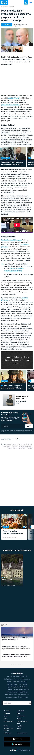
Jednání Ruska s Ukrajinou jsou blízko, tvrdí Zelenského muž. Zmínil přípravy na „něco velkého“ (16, 647)
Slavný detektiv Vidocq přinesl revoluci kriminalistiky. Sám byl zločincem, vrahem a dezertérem (11, 387)
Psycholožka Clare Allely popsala (11, 240)
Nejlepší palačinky (11, 697)
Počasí (14, 681)
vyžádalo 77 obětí (13, 98)
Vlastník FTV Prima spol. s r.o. (8, 729)
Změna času (26, 679)
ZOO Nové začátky (12, 684)
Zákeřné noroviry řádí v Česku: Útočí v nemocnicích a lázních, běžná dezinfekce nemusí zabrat (16, 655)
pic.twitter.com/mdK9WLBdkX (13, 271)
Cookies (6, 726)
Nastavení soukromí (22, 733)
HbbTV (5, 718)
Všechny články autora (21, 402)
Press (18, 713)
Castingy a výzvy (21, 716)
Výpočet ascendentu (11, 694)
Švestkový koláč (23, 697)
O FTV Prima (7, 710)
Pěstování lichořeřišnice (20, 692)
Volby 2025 (23, 687)
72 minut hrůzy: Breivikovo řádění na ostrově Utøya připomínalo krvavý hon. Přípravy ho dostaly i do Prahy (12, 163)
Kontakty (19, 718)
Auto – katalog (23, 684)
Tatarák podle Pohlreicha (21, 689)
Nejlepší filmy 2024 (21, 676)
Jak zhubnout (11, 676)
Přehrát (6, 577)
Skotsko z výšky (7, 579)
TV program (17, 679)
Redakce (19, 728)
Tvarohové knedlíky (23, 694)
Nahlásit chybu (7, 733)
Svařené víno (9, 689)
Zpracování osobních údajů (22, 722)
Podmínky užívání (8, 721)
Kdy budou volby (22, 681)
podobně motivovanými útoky (10, 105)
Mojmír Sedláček (18, 26)
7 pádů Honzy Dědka (13, 687)
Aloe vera (9, 692)
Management (20, 710)
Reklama (6, 716)
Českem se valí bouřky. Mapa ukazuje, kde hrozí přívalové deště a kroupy (15, 638)
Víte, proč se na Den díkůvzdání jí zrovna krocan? (13, 532)
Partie (9, 681)
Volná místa (7, 713)
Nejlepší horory (8, 679)
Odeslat (29, 426)
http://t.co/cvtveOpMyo (17, 268)
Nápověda (19, 726)
